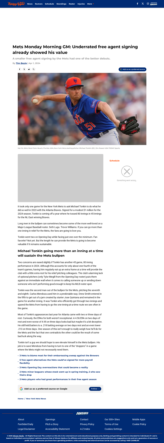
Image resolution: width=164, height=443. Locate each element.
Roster (72, 4)
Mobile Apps (138, 419)
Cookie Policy (139, 424)
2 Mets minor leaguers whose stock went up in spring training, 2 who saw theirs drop (60, 373)
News (29, 4)
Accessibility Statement (57, 429)
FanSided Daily (25, 424)
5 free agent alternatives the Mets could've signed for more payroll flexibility (56, 361)
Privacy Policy (87, 424)
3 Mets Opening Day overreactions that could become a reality (54, 367)
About (21, 419)
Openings (50, 419)
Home (20, 399)
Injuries (81, 4)
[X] (143, 4)
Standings (61, 4)
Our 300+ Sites (112, 419)
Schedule (49, 4)
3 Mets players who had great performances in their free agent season (58, 379)
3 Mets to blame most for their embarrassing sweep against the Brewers (59, 355)
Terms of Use (111, 424)
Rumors (38, 4)
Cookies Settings (113, 429)
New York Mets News (36, 399)
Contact (84, 419)
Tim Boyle (21, 63)
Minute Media (18, 436)
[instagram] (148, 4)
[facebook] (137, 4)
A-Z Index (85, 429)
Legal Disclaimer (26, 429)
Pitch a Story (51, 424)
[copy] (33, 69)
